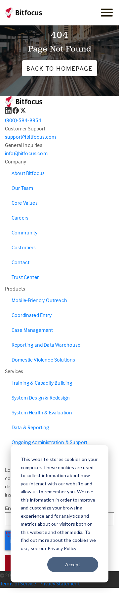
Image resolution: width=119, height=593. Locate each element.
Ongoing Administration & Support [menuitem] (49, 442)
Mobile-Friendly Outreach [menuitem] (39, 300)
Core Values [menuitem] (25, 202)
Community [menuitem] (24, 232)
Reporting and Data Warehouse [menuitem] (46, 344)
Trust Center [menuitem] (25, 277)
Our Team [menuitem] (22, 188)
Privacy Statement (59, 583)
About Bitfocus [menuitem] (28, 173)
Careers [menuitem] (20, 217)
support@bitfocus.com (30, 136)
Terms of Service (18, 583)
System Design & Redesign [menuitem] (41, 397)
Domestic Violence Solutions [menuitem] (43, 359)
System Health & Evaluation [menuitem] (42, 412)
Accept (72, 564)
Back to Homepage (59, 68)
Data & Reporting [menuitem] (30, 427)
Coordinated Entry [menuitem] (32, 315)
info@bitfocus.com (26, 153)
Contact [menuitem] (20, 262)
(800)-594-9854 (23, 120)
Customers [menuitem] (24, 247)
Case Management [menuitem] (32, 330)
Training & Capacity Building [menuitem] (42, 382)
